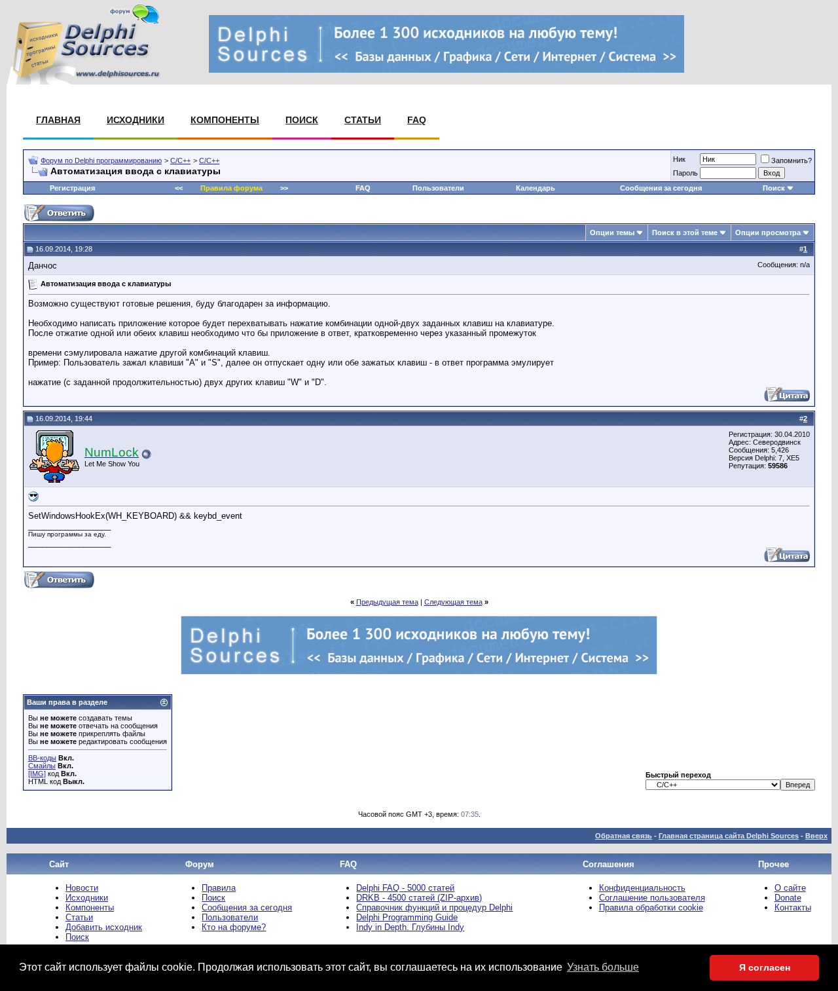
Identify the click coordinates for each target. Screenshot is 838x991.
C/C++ (180, 160)
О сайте (790, 888)
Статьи (362, 120)
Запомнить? (791, 160)
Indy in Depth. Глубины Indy (410, 927)
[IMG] (37, 773)
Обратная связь (623, 836)
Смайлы (42, 766)
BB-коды (42, 758)
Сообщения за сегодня (661, 188)
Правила (219, 888)
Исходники (135, 120)
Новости (81, 888)
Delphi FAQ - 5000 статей (405, 888)
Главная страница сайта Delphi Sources (729, 836)
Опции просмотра (768, 232)
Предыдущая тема (387, 602)
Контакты (792, 907)
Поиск (301, 120)
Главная (58, 120)
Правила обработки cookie (651, 907)
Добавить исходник (103, 927)
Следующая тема (453, 602)
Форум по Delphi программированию (101, 160)
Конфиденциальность (642, 888)
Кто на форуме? (234, 927)
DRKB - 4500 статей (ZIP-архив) (419, 898)
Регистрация (72, 188)
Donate (787, 898)
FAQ (416, 120)
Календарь (535, 188)
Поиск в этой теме (685, 232)
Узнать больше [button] (603, 967)
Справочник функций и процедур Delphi (434, 907)
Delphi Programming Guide (407, 917)
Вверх (816, 836)
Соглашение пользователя (652, 898)
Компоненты (225, 120)
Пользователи (438, 188)
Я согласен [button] (764, 967)
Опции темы (612, 232)
